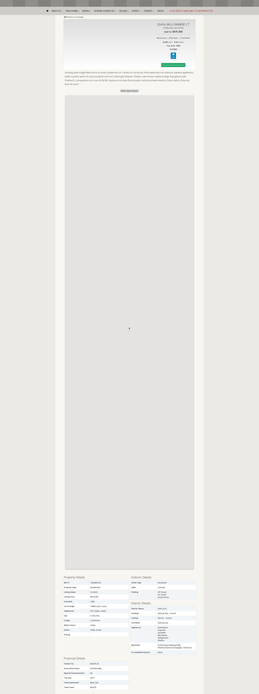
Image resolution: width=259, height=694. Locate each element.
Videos (160, 11)
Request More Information (173, 65)
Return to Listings (75, 17)
